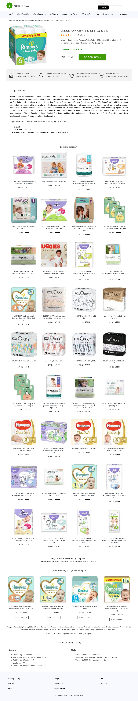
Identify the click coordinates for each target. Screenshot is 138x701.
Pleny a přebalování (104, 14)
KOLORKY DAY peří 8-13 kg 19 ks (84, 361)
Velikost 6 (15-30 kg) (90, 561)
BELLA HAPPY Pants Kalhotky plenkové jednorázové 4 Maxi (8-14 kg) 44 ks (114, 540)
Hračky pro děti (68, 14)
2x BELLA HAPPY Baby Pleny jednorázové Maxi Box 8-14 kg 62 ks (53, 450)
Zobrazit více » (100, 43)
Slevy (10, 688)
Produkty (15, 20)
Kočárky (53, 14)
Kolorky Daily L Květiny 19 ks (54, 361)
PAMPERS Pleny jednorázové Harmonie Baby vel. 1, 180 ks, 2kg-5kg (117, 608)
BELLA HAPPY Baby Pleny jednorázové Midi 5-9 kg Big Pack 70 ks (114, 495)
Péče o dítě (85, 14)
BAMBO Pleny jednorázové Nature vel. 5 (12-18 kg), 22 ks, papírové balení (84, 228)
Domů (11, 14)
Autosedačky (123, 14)
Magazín (57, 679)
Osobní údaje (59, 688)
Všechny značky (14, 679)
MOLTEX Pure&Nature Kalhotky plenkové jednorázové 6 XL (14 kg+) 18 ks (54, 406)
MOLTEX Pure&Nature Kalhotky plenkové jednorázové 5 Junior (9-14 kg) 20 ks (84, 183)
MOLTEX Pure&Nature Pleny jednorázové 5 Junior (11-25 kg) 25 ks (114, 273)
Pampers (73, 43)
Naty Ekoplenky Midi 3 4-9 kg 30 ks (54, 181)
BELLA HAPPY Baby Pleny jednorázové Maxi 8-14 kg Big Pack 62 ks (84, 540)
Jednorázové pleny (37, 20)
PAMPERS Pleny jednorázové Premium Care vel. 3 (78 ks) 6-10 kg (23, 318)
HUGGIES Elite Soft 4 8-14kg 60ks (84, 448)
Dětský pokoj (38, 14)
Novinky (11, 683)
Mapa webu (58, 683)
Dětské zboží (22, 14)
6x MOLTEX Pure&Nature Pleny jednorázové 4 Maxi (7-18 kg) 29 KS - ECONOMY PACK (84, 406)
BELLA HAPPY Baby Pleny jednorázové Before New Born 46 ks (84, 273)
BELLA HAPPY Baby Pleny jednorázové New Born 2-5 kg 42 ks (54, 540)
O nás (103, 679)
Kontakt (104, 683)
